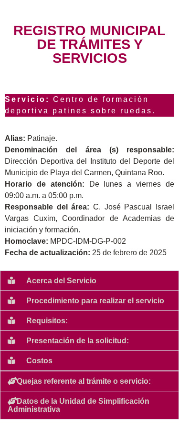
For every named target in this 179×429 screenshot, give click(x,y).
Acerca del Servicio (61, 281)
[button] (89, 280)
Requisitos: (47, 321)
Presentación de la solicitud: (77, 341)
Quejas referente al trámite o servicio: (84, 381)
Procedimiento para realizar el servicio (95, 301)
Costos (39, 361)
